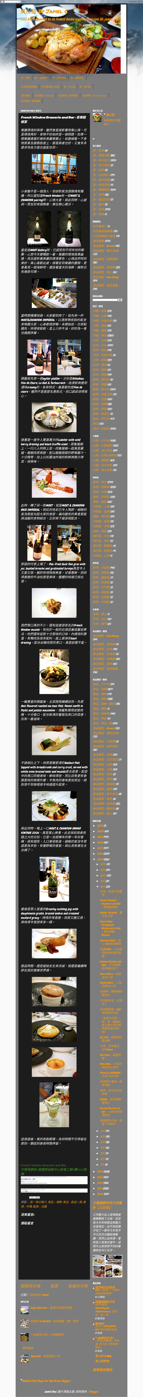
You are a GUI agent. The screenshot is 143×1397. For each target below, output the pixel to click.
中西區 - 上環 (101, 506)
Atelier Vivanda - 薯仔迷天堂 (111, 914)
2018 (100, 842)
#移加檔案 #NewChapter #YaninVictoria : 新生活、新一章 (106, 1310)
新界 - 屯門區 (101, 587)
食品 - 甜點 (99, 699)
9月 (102, 881)
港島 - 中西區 (101, 497)
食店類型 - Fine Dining (94, 95)
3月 (102, 1153)
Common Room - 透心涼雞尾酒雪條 (110, 942)
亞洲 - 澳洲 (99, 365)
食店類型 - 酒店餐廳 (30, 101)
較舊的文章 (78, 1286)
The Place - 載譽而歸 (110, 1056)
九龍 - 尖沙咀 (101, 440)
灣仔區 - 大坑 (101, 536)
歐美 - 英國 (99, 409)
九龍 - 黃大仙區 (102, 470)
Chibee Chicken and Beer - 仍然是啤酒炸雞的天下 (110, 965)
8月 (103, 887)
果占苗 (110, 115)
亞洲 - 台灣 (99, 340)
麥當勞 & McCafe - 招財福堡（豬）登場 (54, 1321)
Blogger (93, 1392)
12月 (103, 864)
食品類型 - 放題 (102, 755)
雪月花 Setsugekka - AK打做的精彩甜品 (106, 1327)
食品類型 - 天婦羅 (104, 741)
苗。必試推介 (41, 78)
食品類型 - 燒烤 (102, 779)
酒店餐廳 (25, 95)
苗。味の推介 (38, 1202)
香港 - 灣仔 (99, 482)
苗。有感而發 (101, 185)
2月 (102, 1159)
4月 (102, 1148)
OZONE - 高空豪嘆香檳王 (110, 1101)
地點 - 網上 (99, 614)
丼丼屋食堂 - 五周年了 (111, 1002)
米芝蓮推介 (100, 226)
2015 (100, 859)
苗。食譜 (98, 214)
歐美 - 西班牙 (101, 419)
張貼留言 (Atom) (39, 1295)
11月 (102, 870)
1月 (102, 1164)
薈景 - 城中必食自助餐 (111, 1092)
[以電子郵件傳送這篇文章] (30, 1197)
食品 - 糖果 (99, 709)
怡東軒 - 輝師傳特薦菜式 (111, 993)
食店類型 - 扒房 (102, 649)
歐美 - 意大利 (101, 389)
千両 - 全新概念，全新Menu (111, 1047)
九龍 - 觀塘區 (101, 460)
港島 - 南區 (99, 531)
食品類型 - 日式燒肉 (105, 759)
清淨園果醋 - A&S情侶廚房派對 (110, 1011)
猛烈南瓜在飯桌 (105, 1287)
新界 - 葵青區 (101, 592)
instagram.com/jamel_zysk (36, 1189)
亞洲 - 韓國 (99, 374)
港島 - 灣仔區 (101, 516)
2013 (100, 1177)
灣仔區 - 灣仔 (101, 541)
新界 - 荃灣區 (101, 582)
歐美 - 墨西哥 (101, 379)
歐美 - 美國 (99, 404)
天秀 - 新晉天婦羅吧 (111, 893)
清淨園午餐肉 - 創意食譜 (111, 1083)
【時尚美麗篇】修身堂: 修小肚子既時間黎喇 (107, 1344)
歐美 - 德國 (99, 384)
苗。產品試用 (101, 199)
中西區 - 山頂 (101, 556)
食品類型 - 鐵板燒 (104, 808)
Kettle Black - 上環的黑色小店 (110, 984)
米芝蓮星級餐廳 (29, 86)
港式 (95, 424)
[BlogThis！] (32, 1197)
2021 (100, 826)
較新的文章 (30, 1286)
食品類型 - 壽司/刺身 (106, 251)
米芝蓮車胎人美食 (50, 86)
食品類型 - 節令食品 (105, 794)
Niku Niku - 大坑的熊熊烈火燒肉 (111, 1065)
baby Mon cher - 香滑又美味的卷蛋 (51, 1308)
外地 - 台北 (99, 619)
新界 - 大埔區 (101, 602)
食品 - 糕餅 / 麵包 (104, 704)
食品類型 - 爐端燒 (104, 784)
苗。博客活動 (101, 155)
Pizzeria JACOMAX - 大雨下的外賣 (111, 1074)
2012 (100, 1183)
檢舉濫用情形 (102, 1370)
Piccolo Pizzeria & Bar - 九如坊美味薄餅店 (111, 1111)
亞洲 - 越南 (99, 370)
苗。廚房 (98, 170)
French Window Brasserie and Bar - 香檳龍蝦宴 (110, 903)
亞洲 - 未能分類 (102, 355)
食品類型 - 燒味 (102, 774)
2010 (100, 1194)
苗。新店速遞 (59, 78)
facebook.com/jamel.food (38, 1183)
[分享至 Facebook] (37, 1197)
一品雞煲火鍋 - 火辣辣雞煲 (47, 1335)
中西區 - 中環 (101, 526)
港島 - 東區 (99, 502)
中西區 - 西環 (101, 521)
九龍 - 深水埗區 (102, 465)
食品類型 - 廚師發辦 (68, 95)
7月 (102, 1131)
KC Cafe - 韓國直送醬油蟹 (111, 1039)
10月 (103, 875)
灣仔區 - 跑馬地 (102, 551)
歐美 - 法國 (40, 1206)
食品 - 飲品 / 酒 (72, 1202)
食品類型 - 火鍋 (102, 769)
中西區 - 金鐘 (101, 511)
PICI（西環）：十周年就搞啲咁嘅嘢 (107, 1291)
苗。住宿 (25, 78)
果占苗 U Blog (103, 1356)
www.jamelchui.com (30, 1181)
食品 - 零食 (99, 718)
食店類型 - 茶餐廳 (104, 659)
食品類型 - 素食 (102, 799)
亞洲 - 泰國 (99, 360)
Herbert (99, 1323)
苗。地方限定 (101, 165)
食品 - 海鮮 (55, 1202)
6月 (102, 1136)
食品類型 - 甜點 (102, 789)
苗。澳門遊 (85, 86)
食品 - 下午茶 (101, 684)
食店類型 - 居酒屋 (104, 644)
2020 (100, 831)
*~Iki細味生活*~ (105, 1338)
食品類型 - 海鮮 (102, 764)
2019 (100, 837)
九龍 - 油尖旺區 (102, 450)
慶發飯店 (28, 1348)
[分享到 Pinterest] (39, 1197)
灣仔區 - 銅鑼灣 (102, 546)
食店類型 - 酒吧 (102, 664)
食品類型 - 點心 (102, 272)
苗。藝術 (98, 204)
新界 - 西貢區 (101, 572)
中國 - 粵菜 (99, 335)
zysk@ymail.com (33, 1191)
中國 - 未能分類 (102, 321)
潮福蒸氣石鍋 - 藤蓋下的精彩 (111, 1122)
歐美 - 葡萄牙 (101, 414)
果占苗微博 (102, 1361)
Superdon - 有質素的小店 (45, 1356)
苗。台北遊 (69, 86)
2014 (100, 1171)
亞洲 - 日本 (99, 345)
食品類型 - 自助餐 (104, 267)
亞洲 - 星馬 (99, 350)
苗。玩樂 (98, 195)
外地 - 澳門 (99, 624)
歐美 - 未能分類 (102, 394)
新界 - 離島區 (101, 577)
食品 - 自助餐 (101, 714)
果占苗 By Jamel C (44, 11)
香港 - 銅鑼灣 (101, 487)
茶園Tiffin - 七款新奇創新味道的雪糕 (111, 952)
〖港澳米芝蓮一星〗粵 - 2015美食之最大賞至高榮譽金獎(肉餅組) (110, 1025)
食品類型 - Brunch (44, 95)
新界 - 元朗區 (101, 597)
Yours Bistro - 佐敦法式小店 (110, 975)
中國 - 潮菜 (99, 330)
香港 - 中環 (99, 492)
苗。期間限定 (77, 78)
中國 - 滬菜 (99, 325)
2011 (100, 1188)
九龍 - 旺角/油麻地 (104, 455)
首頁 (54, 1286)
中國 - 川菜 (99, 316)
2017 (100, 848)
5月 (102, 1142)
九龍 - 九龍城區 (102, 445)
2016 (100, 854)
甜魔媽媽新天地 (105, 1302)
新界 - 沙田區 (101, 568)
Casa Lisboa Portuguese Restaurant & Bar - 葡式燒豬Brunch (110, 928)
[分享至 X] (34, 1197)
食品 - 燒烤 (99, 694)
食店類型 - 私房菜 (104, 654)
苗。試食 (98, 209)
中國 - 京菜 (99, 311)
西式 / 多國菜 (101, 429)
